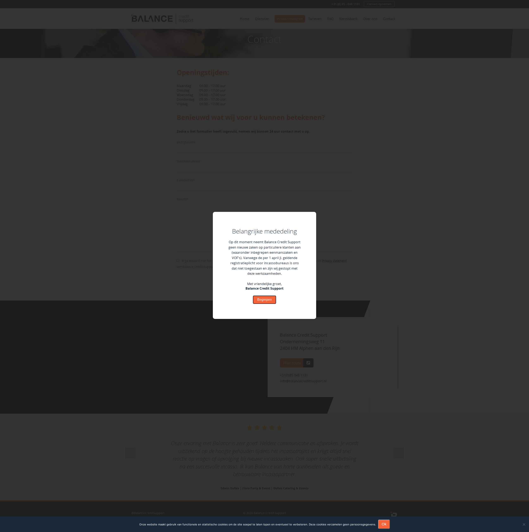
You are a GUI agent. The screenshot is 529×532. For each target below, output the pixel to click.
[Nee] (524, 524)
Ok (384, 524)
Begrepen (264, 299)
